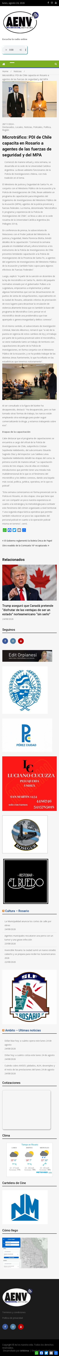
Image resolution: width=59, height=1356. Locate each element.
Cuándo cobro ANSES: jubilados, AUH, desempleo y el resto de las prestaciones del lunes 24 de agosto (30, 1067)
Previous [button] (4, 594)
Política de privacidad (12, 1317)
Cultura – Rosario (17, 911)
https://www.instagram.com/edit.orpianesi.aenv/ (52, 3)
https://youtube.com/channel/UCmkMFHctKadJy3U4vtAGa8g (56, 3)
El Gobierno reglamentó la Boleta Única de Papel (28, 540)
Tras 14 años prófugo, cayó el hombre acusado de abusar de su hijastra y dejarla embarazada (28, 610)
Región (5, 130)
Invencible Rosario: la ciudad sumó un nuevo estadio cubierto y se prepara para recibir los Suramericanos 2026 (30, 954)
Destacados (8, 127)
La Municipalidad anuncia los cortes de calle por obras (28, 923)
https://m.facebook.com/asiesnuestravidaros (48, 3)
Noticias (28, 127)
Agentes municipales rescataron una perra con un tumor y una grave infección (29, 937)
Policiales (37, 127)
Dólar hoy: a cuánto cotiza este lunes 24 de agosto (30, 1055)
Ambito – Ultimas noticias (23, 1030)
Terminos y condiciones (14, 1312)
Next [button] (55, 594)
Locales (19, 127)
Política (47, 127)
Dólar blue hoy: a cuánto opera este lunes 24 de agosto (28, 1042)
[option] (29, 592)
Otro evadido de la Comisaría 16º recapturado (24, 545)
